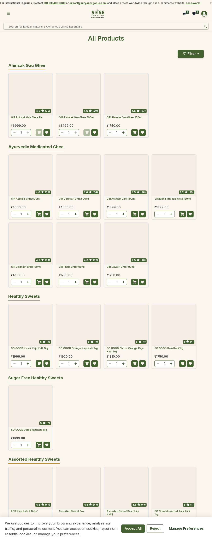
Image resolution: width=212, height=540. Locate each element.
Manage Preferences (186, 528)
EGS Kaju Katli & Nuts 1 (24, 511)
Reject (155, 528)
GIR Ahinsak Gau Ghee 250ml (124, 117)
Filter (193, 54)
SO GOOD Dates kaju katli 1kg (29, 429)
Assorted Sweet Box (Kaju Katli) (123, 513)
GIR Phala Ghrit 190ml (71, 266)
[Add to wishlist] (46, 132)
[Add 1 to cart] (39, 132)
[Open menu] (8, 14)
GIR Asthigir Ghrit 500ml (25, 198)
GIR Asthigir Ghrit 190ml (121, 198)
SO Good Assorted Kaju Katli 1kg (172, 513)
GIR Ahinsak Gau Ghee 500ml (76, 117)
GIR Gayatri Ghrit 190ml (120, 266)
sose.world (193, 3)
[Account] (204, 13)
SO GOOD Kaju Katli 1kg (168, 348)
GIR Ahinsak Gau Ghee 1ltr (26, 117)
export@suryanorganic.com (88, 3)
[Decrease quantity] (14, 132)
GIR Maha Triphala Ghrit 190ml (172, 198)
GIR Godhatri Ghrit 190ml (26, 266)
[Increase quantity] (27, 132)
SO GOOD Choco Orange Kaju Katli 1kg (125, 350)
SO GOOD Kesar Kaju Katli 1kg (29, 348)
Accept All (133, 528)
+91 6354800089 (54, 3)
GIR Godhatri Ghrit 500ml (74, 198)
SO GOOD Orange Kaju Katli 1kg (78, 348)
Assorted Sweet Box (71, 511)
